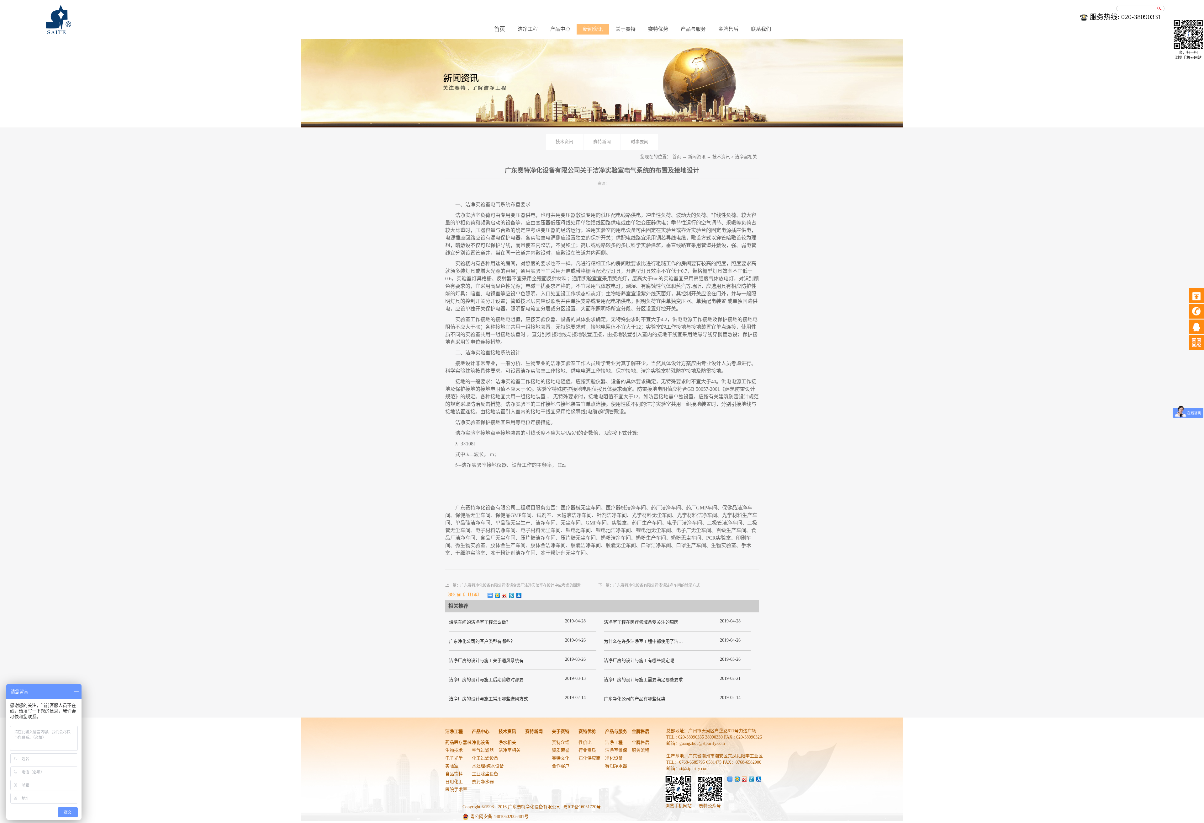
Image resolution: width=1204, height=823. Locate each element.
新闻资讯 (696, 156)
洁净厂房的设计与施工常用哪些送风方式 (488, 699)
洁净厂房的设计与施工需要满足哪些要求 (643, 679)
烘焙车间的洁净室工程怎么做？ (479, 622)
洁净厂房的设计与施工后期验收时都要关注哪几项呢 (499, 679)
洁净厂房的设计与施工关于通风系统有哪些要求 (495, 660)
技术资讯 (721, 156)
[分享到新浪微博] (504, 595)
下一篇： (649, 585)
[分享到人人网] (519, 595)
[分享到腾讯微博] (512, 595)
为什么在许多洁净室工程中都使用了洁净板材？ (650, 641)
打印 (473, 595)
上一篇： (513, 585)
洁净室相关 (746, 156)
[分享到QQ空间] (497, 595)
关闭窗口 (456, 595)
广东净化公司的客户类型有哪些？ (482, 641)
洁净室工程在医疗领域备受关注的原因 (641, 622)
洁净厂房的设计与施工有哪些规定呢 (639, 660)
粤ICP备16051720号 (582, 806)
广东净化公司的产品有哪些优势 (634, 699)
